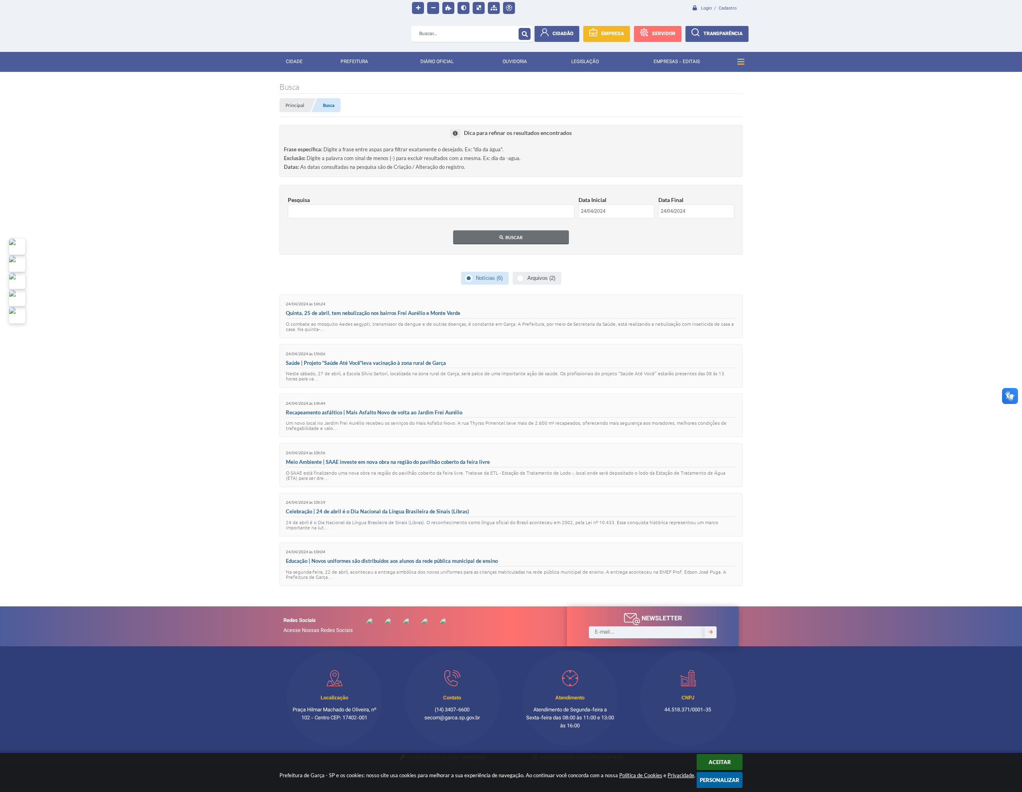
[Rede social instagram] (17, 298)
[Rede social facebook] (17, 315)
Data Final (670, 199)
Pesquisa (299, 199)
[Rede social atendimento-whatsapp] (17, 247)
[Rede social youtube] (17, 281)
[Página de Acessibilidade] (509, 8)
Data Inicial (592, 199)
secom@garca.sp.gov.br (452, 718)
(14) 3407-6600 (452, 710)
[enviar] (711, 632)
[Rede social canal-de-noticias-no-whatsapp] (17, 264)
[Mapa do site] (494, 8)
